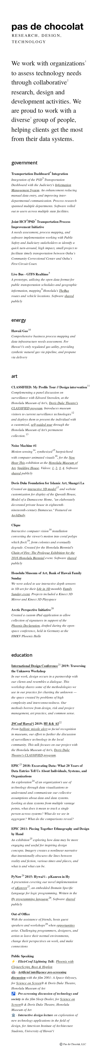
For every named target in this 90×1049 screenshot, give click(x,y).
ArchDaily (18, 515)
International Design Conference (34, 665)
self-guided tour (41, 424)
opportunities (66, 925)
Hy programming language (29, 899)
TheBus (64, 290)
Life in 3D (43, 588)
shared (69, 296)
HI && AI (51, 723)
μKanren (21, 887)
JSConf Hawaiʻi (22, 723)
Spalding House (28, 468)
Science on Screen (28, 983)
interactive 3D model (42, 489)
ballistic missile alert (33, 729)
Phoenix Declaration (25, 625)
